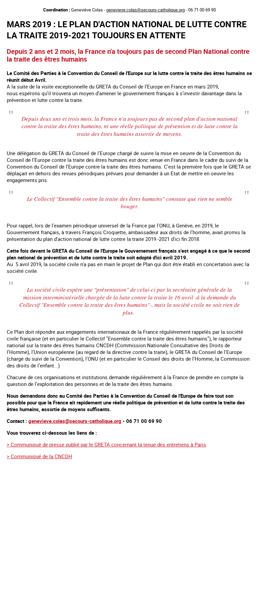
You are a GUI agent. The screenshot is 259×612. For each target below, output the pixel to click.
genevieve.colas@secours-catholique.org (145, 10)
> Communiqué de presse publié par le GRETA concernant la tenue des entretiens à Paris (106, 444)
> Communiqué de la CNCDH (39, 456)
